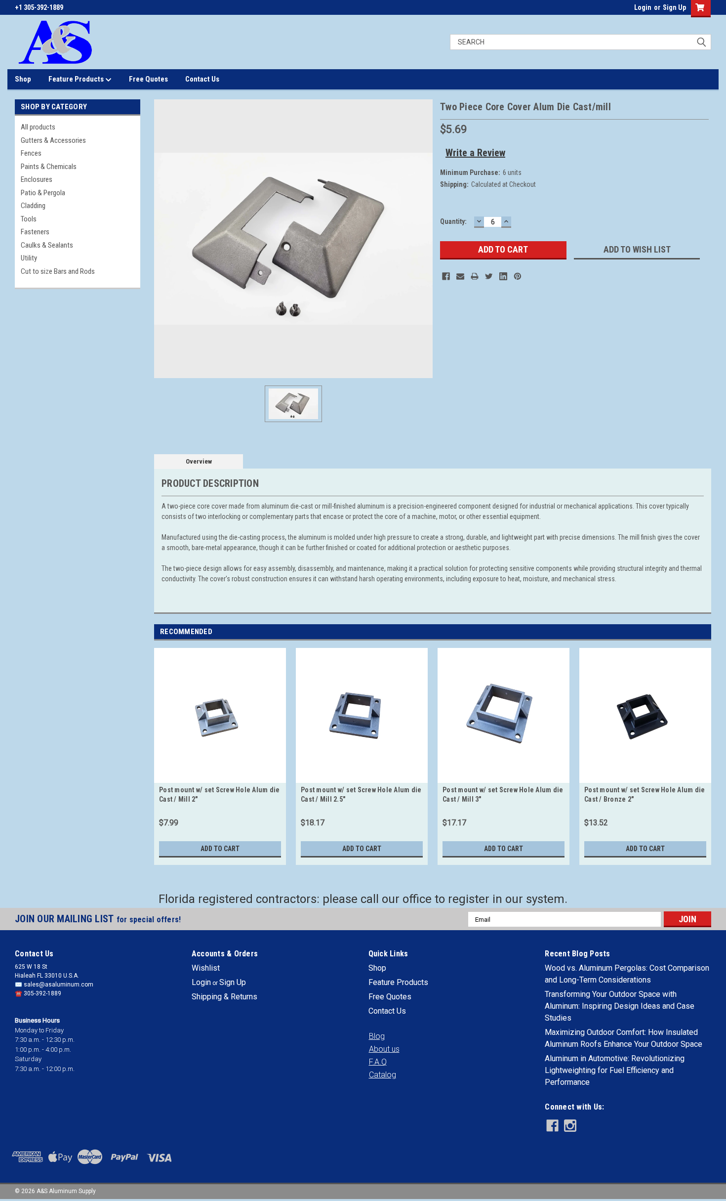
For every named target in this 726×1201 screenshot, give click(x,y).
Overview (199, 461)
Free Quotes (148, 79)
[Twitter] (489, 276)
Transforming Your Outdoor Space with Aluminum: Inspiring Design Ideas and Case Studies (619, 1006)
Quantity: (453, 221)
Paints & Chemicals (49, 166)
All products (38, 127)
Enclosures (36, 179)
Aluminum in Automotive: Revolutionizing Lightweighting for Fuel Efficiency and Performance (615, 1070)
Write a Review (475, 153)
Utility (29, 258)
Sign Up (674, 7)
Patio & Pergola (43, 192)
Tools (29, 218)
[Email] (460, 276)
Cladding (33, 205)
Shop (23, 79)
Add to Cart (220, 849)
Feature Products (76, 79)
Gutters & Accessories (53, 140)
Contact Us (202, 79)
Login (642, 7)
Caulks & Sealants (47, 245)
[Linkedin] (503, 276)
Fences (31, 153)
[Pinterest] (518, 276)
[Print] (475, 276)
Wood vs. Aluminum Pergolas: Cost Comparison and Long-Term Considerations (627, 974)
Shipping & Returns (224, 996)
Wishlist (206, 968)
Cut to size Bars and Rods (58, 271)
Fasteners (35, 231)
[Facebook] (446, 276)
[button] (376, 1036)
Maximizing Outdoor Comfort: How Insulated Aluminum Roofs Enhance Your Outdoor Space (623, 1038)
